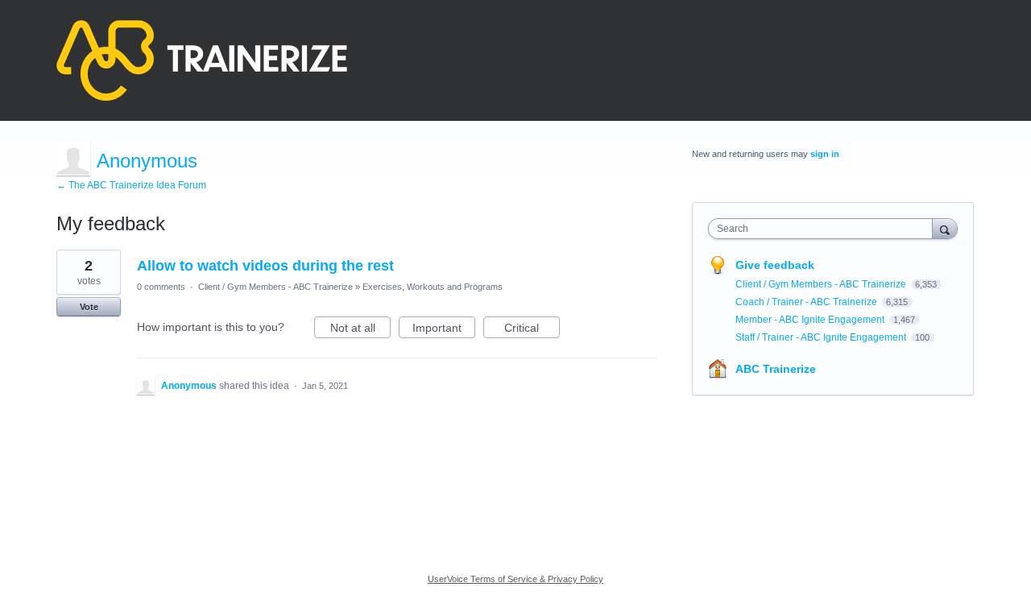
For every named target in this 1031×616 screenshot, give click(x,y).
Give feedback (774, 264)
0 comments (161, 286)
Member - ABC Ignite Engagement (811, 319)
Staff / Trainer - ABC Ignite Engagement (822, 337)
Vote (89, 307)
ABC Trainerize (775, 368)
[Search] (945, 228)
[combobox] (824, 228)
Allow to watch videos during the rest (265, 266)
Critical (532, 329)
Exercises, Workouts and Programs (432, 286)
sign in (824, 154)
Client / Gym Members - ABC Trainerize (275, 286)
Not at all (360, 329)
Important (443, 329)
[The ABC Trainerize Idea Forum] (201, 60)
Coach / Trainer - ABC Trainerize (807, 302)
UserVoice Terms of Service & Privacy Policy (515, 579)
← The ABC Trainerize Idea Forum (131, 185)
